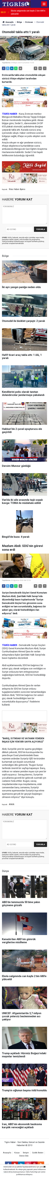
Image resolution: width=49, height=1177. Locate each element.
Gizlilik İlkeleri (37, 1153)
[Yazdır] (20, 68)
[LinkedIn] (11, 68)
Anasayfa (9, 22)
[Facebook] (3, 68)
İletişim (26, 1153)
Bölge (19, 22)
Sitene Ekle (23, 1156)
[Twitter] (7, 68)
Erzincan (29, 22)
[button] (35, 68)
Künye (17, 1153)
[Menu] (44, 4)
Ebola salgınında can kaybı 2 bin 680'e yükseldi (28, 12)
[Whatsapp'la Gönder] (16, 68)
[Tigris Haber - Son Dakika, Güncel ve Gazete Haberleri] (16, 3)
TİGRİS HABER (9, 114)
